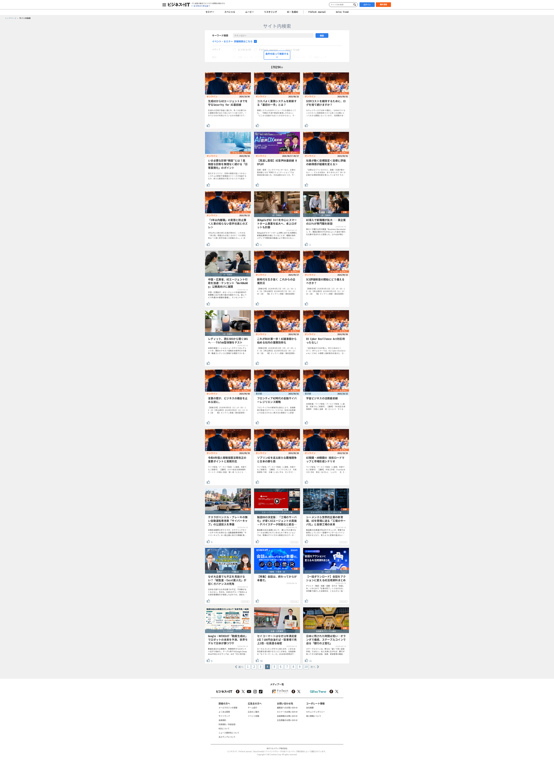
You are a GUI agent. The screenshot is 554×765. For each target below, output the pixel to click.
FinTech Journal (268, 49)
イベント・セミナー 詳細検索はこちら (232, 41)
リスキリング (270, 11)
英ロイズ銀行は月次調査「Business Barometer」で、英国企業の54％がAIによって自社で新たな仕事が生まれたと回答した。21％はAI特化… (326, 232)
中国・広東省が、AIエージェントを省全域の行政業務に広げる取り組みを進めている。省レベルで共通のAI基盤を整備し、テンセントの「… (227, 295)
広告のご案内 (253, 711)
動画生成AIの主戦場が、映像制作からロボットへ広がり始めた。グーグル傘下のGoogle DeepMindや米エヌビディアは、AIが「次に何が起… (227, 651)
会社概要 (310, 707)
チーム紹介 (252, 707)
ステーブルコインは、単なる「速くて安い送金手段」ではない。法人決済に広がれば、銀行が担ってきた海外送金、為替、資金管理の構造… (325, 651)
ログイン (367, 4)
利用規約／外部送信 (227, 724)
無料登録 (383, 4)
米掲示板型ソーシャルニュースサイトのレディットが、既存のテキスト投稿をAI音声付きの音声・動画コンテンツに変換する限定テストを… (227, 351)
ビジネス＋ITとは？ (202, 6)
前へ (241, 666)
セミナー (210, 11)
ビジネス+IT (244, 49)
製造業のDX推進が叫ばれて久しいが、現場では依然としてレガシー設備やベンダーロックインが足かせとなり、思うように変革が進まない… (325, 532)
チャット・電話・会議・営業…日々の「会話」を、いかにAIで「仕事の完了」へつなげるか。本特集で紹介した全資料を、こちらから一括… (325, 588)
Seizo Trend (292, 49)
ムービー (249, 11)
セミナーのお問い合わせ (287, 711)
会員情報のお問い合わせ (287, 716)
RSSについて (224, 728)
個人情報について (313, 716)
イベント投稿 (253, 716)
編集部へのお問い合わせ (287, 707)
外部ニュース (320, 57)
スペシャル (229, 11)
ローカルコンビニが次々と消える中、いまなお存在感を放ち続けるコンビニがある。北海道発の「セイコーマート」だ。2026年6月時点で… (276, 651)
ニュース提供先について (229, 732)
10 (306, 666)
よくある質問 (224, 711)
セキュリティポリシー (315, 711)
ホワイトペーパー (297, 57)
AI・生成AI (292, 11)
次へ (313, 666)
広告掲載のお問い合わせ (287, 720)
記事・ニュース (245, 57)
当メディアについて (227, 736)
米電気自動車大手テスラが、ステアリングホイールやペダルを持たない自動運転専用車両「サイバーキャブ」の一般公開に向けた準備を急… (227, 532)
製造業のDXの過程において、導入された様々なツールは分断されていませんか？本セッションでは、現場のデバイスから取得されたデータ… (276, 532)
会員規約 (222, 720)
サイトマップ (224, 716)
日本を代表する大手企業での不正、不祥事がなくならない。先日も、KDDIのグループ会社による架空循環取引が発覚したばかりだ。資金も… (227, 592)
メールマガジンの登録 (228, 707)
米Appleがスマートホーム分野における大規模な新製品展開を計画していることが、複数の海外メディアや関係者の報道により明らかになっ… (277, 235)
